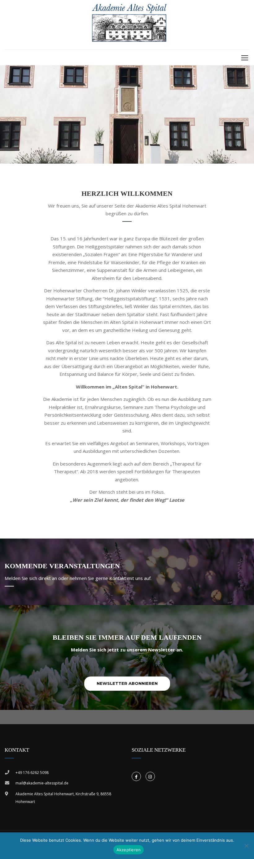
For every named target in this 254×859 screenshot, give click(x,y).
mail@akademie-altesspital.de (41, 783)
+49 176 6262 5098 (32, 772)
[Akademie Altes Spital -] (129, 23)
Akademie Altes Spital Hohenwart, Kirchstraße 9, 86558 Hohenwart (63, 798)
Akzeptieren (128, 849)
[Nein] (246, 846)
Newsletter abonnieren (127, 683)
